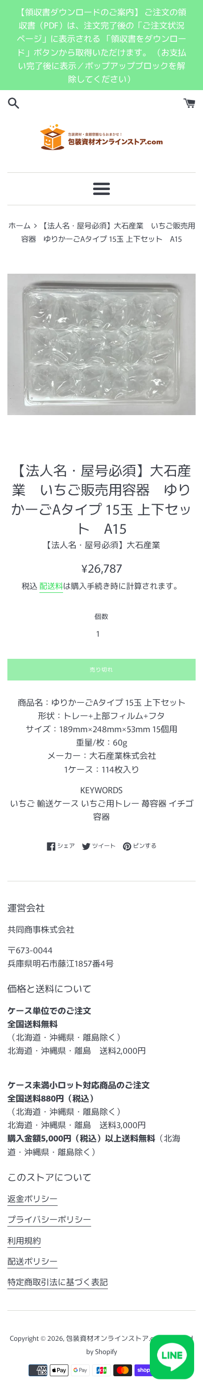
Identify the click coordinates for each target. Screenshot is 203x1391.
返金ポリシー (32, 1198)
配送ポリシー (32, 1261)
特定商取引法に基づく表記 (57, 1281)
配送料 (51, 585)
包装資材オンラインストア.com (115, 1338)
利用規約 (24, 1240)
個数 (101, 616)
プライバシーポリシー (49, 1219)
